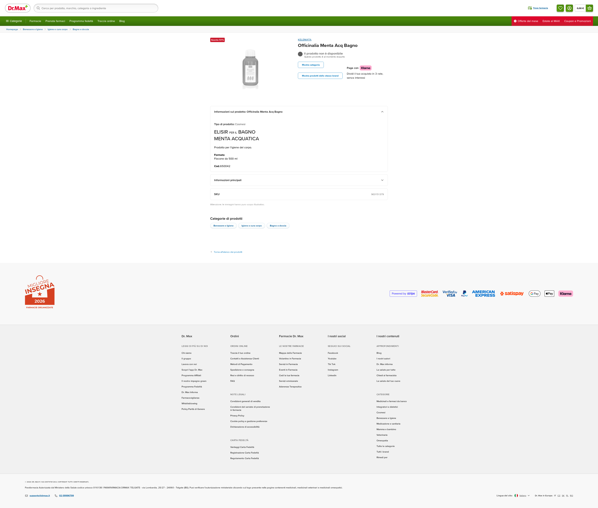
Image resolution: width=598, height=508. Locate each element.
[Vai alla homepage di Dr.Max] (18, 8)
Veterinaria (382, 435)
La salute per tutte (386, 369)
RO (571, 495)
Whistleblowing (189, 403)
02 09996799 (66, 495)
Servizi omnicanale (288, 381)
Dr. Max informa (385, 364)
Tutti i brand (383, 451)
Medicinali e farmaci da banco (392, 401)
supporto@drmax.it (40, 495)
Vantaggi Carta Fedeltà (242, 447)
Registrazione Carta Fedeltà (244, 452)
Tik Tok (331, 364)
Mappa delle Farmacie (290, 353)
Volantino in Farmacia (290, 358)
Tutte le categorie (386, 446)
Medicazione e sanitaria (388, 423)
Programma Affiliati (191, 375)
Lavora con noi (189, 364)
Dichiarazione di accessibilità (244, 426)
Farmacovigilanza (190, 397)
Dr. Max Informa (190, 392)
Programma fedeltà (81, 21)
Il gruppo (186, 358)
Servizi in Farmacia (288, 364)
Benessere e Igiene (223, 225)
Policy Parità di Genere (193, 409)
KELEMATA (304, 39)
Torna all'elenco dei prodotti (228, 252)
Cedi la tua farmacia (289, 375)
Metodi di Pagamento (241, 364)
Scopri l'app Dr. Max (192, 369)
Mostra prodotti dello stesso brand (320, 75)
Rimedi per (382, 457)
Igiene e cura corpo (252, 225)
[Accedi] (569, 8)
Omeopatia (382, 440)
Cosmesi (381, 412)
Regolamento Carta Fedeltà (244, 458)
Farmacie (35, 21)
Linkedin (332, 375)
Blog (122, 21)
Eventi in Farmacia (288, 369)
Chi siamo (187, 353)
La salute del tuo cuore (388, 381)
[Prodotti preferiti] (560, 8)
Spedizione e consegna (242, 369)
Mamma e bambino (386, 429)
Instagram (333, 369)
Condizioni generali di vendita (245, 401)
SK (563, 495)
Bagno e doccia (278, 225)
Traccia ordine (106, 21)
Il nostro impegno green (194, 381)
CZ (559, 495)
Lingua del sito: (505, 495)
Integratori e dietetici (387, 406)
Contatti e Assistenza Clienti (244, 358)
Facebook (333, 353)
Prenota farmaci (55, 21)
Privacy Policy (237, 415)
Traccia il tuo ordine (240, 353)
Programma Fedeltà (192, 386)
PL (567, 495)
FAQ (232, 381)
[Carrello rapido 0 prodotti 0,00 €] (589, 8)
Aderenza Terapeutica (290, 386)
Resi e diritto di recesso (242, 375)
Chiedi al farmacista (386, 375)
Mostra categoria (311, 64)
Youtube (332, 358)
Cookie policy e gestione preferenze (248, 421)
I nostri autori (383, 358)
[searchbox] (96, 8)
